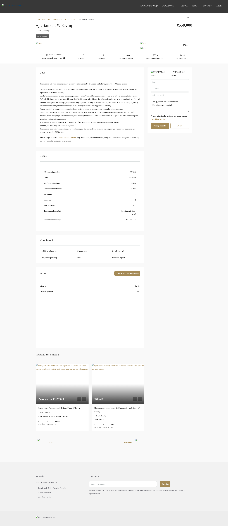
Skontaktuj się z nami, (68, 137)
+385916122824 (44, 492)
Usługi (184, 6)
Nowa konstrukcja (149, 6)
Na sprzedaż (42, 36)
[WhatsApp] (190, 518)
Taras (79, 257)
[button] (186, 19)
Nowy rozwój (70, 19)
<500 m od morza (49, 251)
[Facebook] (180, 518)
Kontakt (207, 6)
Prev (50, 442)
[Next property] (139, 443)
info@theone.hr (44, 497)
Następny (128, 442)
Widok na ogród (118, 257)
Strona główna (44, 19)
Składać (165, 484)
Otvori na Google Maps (128, 273)
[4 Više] (166, 48)
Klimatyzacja (82, 251)
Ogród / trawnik (117, 251)
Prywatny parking (49, 257)
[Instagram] (185, 518)
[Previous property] (41, 443)
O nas (194, 6)
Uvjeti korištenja (158, 119)
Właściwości (168, 6)
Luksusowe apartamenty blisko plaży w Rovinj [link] (59, 408)
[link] (62, 384)
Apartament (57, 19)
